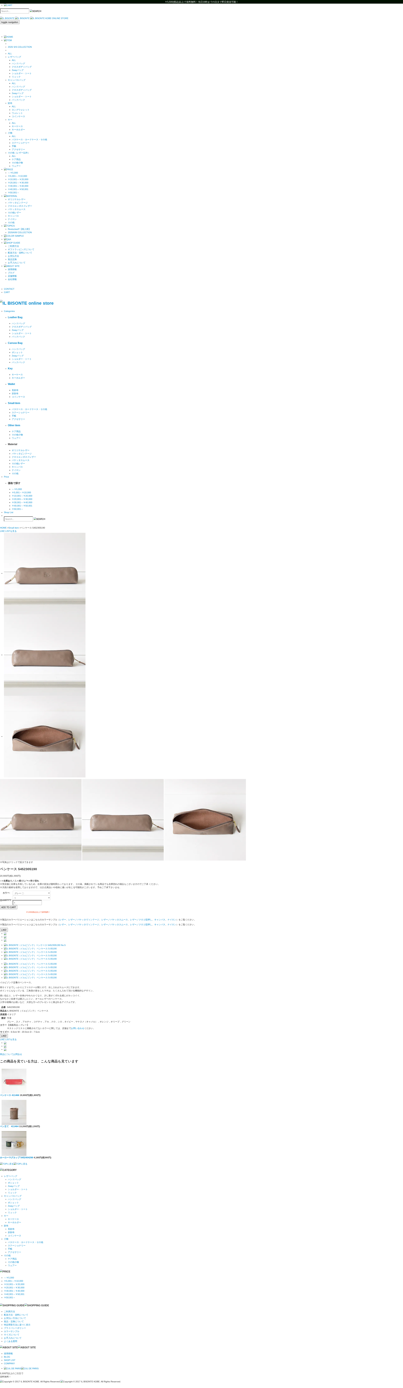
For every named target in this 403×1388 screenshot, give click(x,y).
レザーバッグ (10, 1176)
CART (7, 292)
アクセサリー (18, 149)
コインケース (18, 116)
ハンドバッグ (18, 63)
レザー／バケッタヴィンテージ (83, 919)
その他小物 (17, 162)
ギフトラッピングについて (21, 249)
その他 (11, 222)
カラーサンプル (11, 1331)
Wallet (11, 384)
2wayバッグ (18, 70)
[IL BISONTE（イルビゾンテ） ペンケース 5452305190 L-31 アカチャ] (30, 952)
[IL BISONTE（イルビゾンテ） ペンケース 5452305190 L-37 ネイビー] (30, 967)
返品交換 (12, 259)
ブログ (11, 272)
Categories (9, 311)
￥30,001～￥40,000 (18, 186)
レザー (63, 919)
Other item (14, 425)
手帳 (14, 146)
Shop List (8, 512)
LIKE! (4, 929)
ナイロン (12, 219)
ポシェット (17, 352)
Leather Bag (15, 317)
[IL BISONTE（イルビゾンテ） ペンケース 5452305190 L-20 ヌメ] (30, 948)
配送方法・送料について (20, 252)
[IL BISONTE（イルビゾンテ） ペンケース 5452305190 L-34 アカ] (30, 959)
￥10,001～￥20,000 (18, 179)
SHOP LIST (9, 1360)
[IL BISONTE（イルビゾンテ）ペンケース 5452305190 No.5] (35, 945)
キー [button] (10, 119)
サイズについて (11, 1334)
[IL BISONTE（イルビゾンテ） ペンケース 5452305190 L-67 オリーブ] (30, 974)
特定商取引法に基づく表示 (17, 1324)
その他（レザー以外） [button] (19, 152)
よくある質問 (10, 1341)
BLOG (7, 1357)
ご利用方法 (13, 246)
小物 (6, 1239)
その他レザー (14, 212)
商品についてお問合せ (11, 1054)
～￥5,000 (13, 172)
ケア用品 (16, 159)
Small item (14, 403)
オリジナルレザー (17, 199)
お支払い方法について (15, 1318)
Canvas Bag (15, 342)
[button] (8, 40)
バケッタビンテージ (18, 202)
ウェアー (16, 166)
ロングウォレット (20, 109)
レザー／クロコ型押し (141, 919)
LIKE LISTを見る (8, 1039)
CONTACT (9, 289)
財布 (6, 1225)
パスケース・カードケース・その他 (29, 139)
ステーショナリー (20, 143)
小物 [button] (10, 133)
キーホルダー (18, 129)
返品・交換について (14, 1321)
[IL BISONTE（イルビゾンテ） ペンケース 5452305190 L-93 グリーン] (30, 977)
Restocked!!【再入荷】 (19, 229)
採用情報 (12, 269)
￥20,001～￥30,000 (18, 182)
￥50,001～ (13, 192)
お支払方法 (13, 256)
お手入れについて (17, 262)
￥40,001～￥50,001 (18, 189)
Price (6, 476)
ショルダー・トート (22, 73)
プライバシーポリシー (15, 1328)
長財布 (15, 390)
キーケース (17, 126)
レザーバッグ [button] (14, 57)
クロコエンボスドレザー (20, 206)
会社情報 (12, 279)
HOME (3, 527)
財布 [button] (10, 103)
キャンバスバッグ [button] (17, 80)
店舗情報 (12, 276)
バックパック (18, 100)
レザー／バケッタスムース (114, 919)
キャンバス (13, 216)
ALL (10, 53)
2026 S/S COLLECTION (20, 47)
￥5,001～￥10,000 (17, 176)
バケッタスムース (17, 209)
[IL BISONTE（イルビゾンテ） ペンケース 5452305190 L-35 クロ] (30, 963)
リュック (16, 76)
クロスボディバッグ (22, 66)
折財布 (15, 393)
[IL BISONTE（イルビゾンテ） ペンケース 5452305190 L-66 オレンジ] (30, 970)
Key (10, 368)
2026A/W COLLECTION (20, 232)
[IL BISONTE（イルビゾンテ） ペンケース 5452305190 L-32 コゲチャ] (30, 955)
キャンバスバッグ (13, 1196)
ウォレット (17, 113)
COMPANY (9, 1363)
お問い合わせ (77, 1028)
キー (6, 1215)
